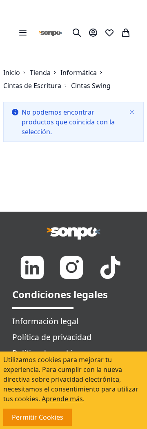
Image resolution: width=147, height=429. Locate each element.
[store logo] (50, 33)
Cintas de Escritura (32, 85)
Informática (78, 72)
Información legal (45, 321)
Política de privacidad (51, 337)
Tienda (40, 72)
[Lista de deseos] (109, 33)
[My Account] (93, 33)
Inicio (11, 72)
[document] (73, 390)
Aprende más (62, 398)
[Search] (77, 33)
